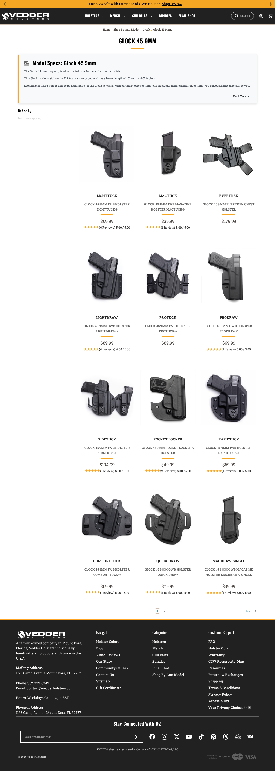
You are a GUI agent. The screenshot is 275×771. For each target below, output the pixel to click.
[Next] (270, 4)
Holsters (92, 15)
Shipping (215, 681)
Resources (216, 668)
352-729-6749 (38, 683)
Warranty (216, 655)
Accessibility (218, 701)
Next (250, 611)
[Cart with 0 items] (270, 16)
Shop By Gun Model (168, 674)
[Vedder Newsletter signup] (136, 737)
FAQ (211, 641)
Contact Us (105, 674)
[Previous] (5, 4)
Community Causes (112, 668)
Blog (99, 648)
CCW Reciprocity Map (226, 661)
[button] (107, 227)
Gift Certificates (108, 687)
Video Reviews (108, 655)
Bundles (165, 15)
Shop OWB (170, 4)
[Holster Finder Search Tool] (242, 16)
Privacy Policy (220, 694)
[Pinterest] (213, 736)
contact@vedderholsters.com (50, 688)
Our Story (104, 661)
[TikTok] (201, 736)
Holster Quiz (218, 648)
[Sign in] (261, 16)
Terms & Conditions (224, 687)
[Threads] (225, 736)
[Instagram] (164, 736)
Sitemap (103, 681)
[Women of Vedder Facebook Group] (238, 736)
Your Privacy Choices (225, 707)
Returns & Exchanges (225, 674)
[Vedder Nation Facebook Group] (250, 736)
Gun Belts (140, 15)
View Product (107, 155)
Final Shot (187, 15)
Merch (115, 15)
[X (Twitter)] (176, 736)
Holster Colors (107, 641)
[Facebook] (152, 736)
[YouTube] (189, 736)
